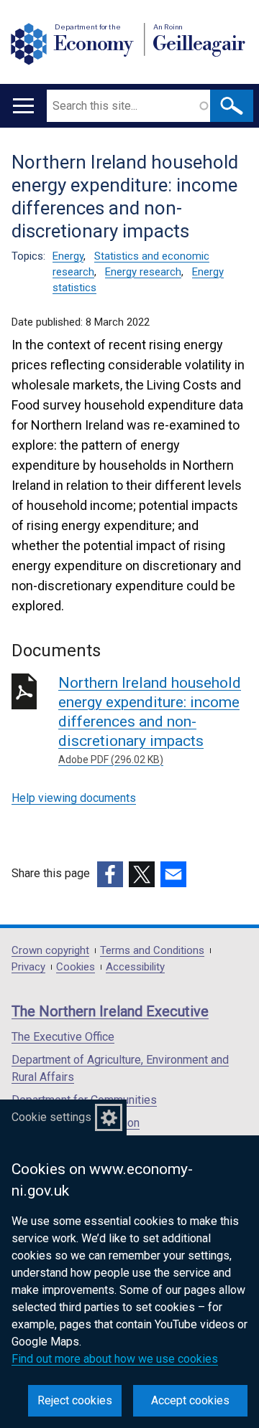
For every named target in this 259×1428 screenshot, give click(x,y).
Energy (68, 256)
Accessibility (135, 967)
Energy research (143, 271)
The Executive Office (63, 1037)
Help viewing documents (74, 798)
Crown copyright (50, 950)
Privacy (28, 967)
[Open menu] (23, 106)
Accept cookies (190, 1400)
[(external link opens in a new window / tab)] (110, 874)
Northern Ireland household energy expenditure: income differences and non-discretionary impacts (149, 719)
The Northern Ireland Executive (110, 1011)
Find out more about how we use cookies (115, 1359)
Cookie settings (51, 1117)
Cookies (75, 967)
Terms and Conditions (152, 950)
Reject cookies (74, 1400)
